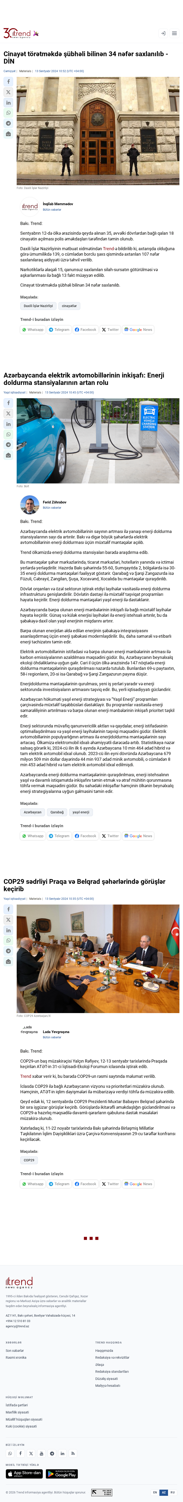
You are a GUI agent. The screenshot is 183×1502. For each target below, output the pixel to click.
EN (155, 1492)
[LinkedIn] (62, 1453)
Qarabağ (57, 812)
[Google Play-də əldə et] (62, 1474)
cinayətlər (69, 306)
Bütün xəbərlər (52, 209)
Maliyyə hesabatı (107, 1386)
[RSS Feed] (73, 1453)
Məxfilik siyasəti (17, 1412)
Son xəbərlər (15, 1351)
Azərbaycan (32, 812)
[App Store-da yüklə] (24, 1474)
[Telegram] (52, 1453)
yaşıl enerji (81, 812)
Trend (108, 248)
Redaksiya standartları (112, 1371)
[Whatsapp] (10, 1453)
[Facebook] (20, 1453)
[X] (31, 1453)
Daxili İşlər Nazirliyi (38, 306)
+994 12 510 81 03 (18, 1321)
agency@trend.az (17, 1326)
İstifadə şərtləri (17, 1405)
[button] (8, 81)
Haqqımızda (104, 1351)
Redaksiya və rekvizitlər (112, 1357)
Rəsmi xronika (16, 1357)
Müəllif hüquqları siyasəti (24, 1419)
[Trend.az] (21, 33)
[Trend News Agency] (19, 1283)
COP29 (29, 1160)
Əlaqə (99, 1365)
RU (173, 1492)
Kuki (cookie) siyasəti (21, 1426)
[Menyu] (174, 33)
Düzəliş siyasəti (106, 1379)
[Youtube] (41, 1453)
